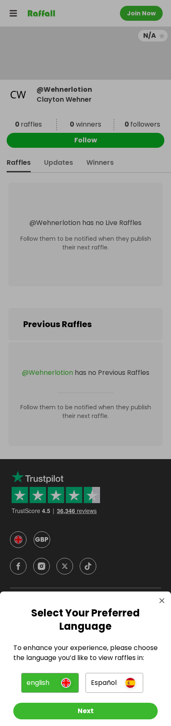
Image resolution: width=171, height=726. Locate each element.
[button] (50, 683)
